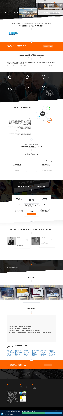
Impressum (21, 386)
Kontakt (52, 2)
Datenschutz (21, 387)
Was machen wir (41, 2)
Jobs (26, 386)
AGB (26, 387)
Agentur (47, 2)
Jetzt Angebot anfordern (48, 46)
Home (37, 2)
